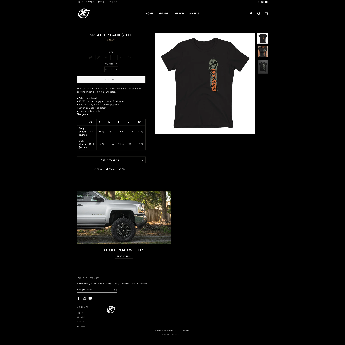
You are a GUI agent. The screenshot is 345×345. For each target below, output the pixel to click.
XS (90, 57)
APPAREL (90, 2)
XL (121, 57)
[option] (205, 83)
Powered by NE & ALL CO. (172, 335)
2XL (130, 57)
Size (111, 52)
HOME (80, 2)
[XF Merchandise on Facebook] (78, 298)
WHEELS (113, 2)
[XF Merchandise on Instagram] (84, 298)
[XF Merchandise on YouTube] (90, 298)
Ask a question (111, 160)
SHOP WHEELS (124, 256)
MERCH (101, 2)
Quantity (111, 64)
